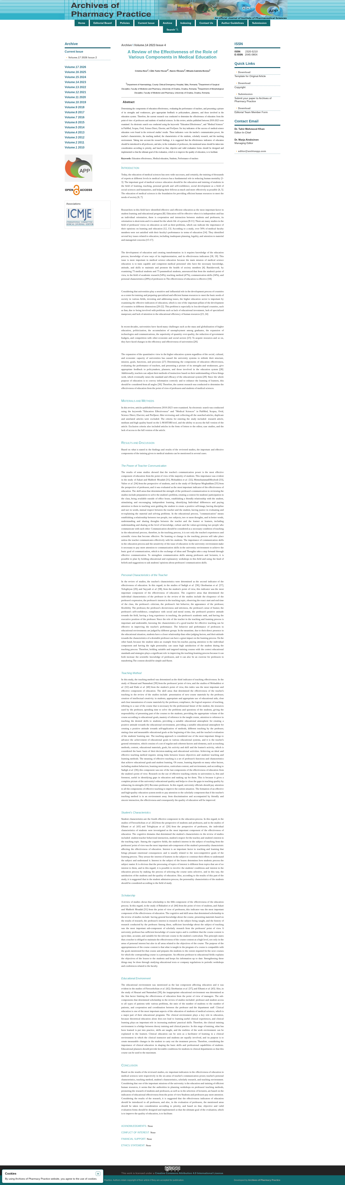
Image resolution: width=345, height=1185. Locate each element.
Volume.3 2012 (74, 137)
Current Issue (146, 23)
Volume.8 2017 (74, 112)
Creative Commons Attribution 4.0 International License (189, 1173)
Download (244, 72)
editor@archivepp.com (252, 151)
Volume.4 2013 (74, 132)
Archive (167, 23)
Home (81, 23)
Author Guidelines (232, 23)
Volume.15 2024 (75, 77)
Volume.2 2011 (74, 142)
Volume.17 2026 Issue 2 (82, 57)
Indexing (185, 23)
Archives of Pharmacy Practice (264, 1180)
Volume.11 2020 (75, 97)
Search (171, 29)
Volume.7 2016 (74, 117)
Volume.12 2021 (75, 92)
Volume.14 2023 (75, 82)
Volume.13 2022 (75, 87)
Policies (125, 23)
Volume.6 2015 (74, 122)
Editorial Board (102, 23)
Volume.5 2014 (74, 127)
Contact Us (206, 23)
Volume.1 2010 (74, 147)
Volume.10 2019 (75, 102)
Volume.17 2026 (75, 67)
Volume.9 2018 (74, 107)
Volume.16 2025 (75, 72)
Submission (259, 23)
